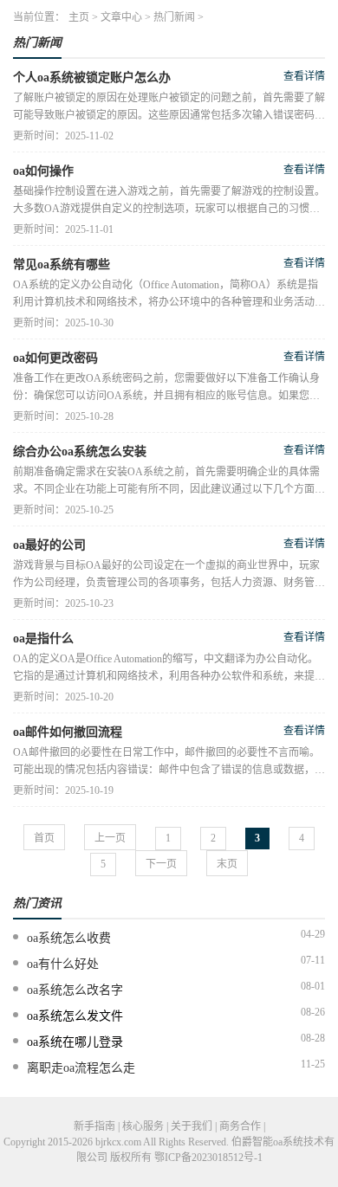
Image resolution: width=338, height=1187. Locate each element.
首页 (44, 838)
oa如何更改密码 (55, 358)
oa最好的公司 (49, 545)
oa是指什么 (43, 638)
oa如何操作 (43, 171)
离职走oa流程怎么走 (81, 1067)
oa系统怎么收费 (69, 938)
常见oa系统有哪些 (61, 264)
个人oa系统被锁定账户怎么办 (92, 77)
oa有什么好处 (63, 964)
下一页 (161, 864)
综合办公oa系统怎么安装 (79, 451)
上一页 (110, 838)
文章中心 (121, 17)
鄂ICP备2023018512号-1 (208, 1158)
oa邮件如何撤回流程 (67, 732)
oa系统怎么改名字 (75, 990)
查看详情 (304, 76)
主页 (78, 17)
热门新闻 (174, 17)
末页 (227, 864)
